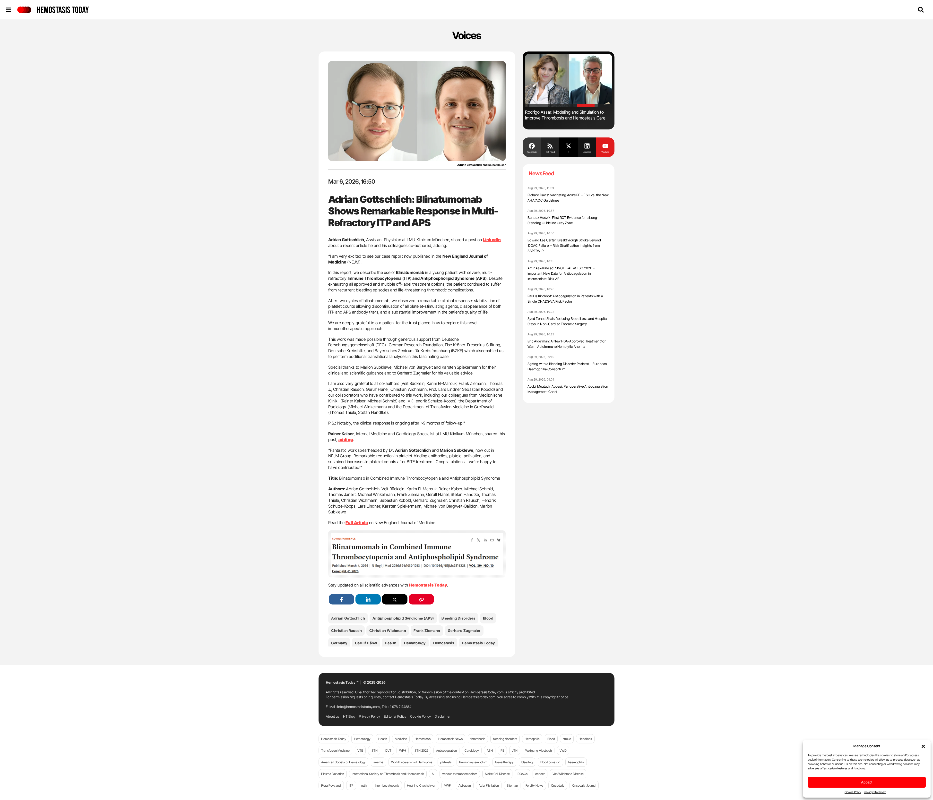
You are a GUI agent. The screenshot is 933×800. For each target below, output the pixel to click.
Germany (339, 643)
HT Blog (349, 716)
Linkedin (587, 152)
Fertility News (534, 785)
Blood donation (550, 762)
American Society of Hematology (343, 762)
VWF (447, 785)
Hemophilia (532, 739)
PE (502, 750)
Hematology (415, 643)
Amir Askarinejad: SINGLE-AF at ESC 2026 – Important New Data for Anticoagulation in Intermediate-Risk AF (561, 273)
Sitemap (512, 785)
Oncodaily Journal (584, 785)
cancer (540, 774)
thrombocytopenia (386, 785)
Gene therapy (504, 762)
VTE (360, 750)
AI (433, 774)
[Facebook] (532, 145)
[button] (923, 745)
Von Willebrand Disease (568, 774)
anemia (378, 762)
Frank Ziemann (427, 630)
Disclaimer (443, 716)
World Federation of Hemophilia (411, 762)
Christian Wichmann (387, 630)
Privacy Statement (875, 792)
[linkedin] (368, 599)
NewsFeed (541, 173)
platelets (445, 762)
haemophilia (576, 762)
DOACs (522, 774)
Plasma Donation (332, 774)
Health (391, 643)
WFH (402, 750)
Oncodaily (557, 785)
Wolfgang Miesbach (538, 750)
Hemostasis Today (478, 643)
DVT (388, 750)
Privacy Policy (369, 716)
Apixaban (464, 785)
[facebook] (341, 599)
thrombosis (477, 739)
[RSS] (550, 145)
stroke (567, 739)
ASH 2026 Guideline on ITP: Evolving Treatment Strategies (559, 115)
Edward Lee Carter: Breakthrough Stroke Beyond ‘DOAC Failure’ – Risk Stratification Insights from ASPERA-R (564, 245)
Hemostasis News (450, 739)
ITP (351, 785)
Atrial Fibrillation (489, 785)
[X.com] (568, 145)
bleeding (527, 762)
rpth (364, 785)
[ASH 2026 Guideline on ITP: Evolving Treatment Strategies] (568, 80)
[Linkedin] (587, 145)
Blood (488, 618)
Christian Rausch (346, 630)
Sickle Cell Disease (497, 774)
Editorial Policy (395, 716)
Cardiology (472, 750)
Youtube (605, 152)
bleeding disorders (458, 618)
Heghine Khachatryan (421, 785)
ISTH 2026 (421, 750)
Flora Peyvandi (331, 785)
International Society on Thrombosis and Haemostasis (388, 774)
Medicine (401, 739)
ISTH (374, 750)
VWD (563, 750)
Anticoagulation (446, 750)
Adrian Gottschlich (348, 618)
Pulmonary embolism (473, 762)
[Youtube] (605, 145)
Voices (466, 35)
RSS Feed (550, 152)
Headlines (585, 739)
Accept (866, 782)
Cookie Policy (853, 792)
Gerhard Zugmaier (464, 630)
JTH (515, 750)
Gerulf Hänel (366, 643)
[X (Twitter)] (394, 599)
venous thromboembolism (459, 774)
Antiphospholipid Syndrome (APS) (403, 618)
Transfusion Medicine (335, 750)
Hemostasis (443, 643)
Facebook (531, 152)
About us (332, 716)
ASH (490, 750)
